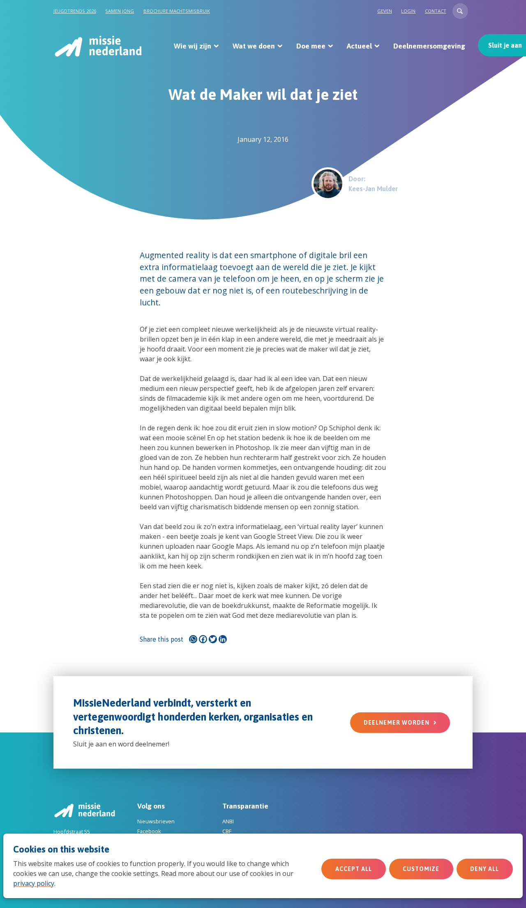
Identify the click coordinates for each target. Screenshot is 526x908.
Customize (421, 869)
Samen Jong (119, 11)
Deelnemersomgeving (429, 46)
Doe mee (310, 46)
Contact (435, 11)
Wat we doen (254, 46)
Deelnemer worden (396, 722)
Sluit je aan (505, 45)
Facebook (149, 831)
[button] (460, 11)
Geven (384, 11)
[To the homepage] (97, 46)
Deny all (484, 869)
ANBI (228, 821)
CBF (226, 831)
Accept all (353, 869)
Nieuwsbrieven (156, 821)
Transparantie (245, 806)
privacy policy (33, 883)
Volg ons (151, 806)
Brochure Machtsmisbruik (176, 11)
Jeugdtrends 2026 (74, 11)
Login (408, 11)
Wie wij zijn (192, 46)
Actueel (359, 46)
